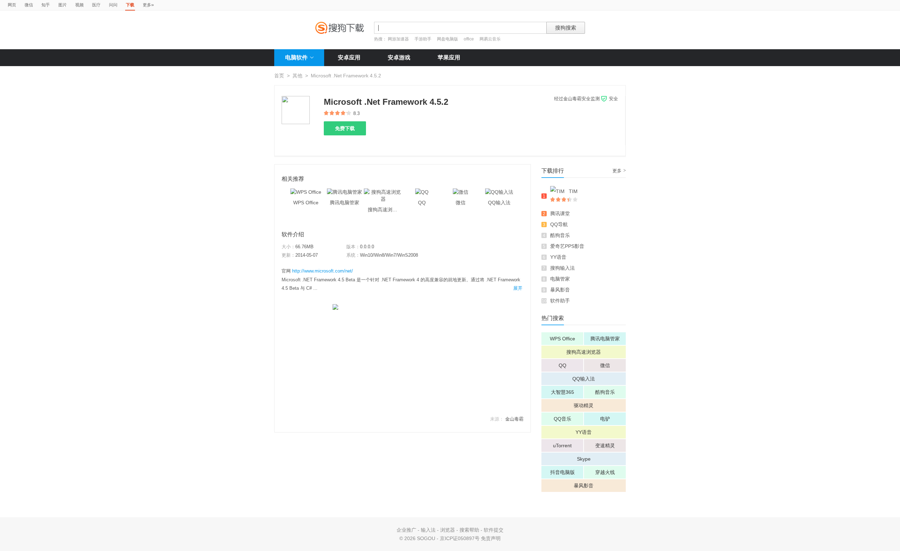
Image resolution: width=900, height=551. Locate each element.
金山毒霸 (514, 419)
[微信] (460, 192)
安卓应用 (349, 57)
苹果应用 (449, 57)
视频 (79, 4)
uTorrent (562, 445)
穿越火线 (605, 472)
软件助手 (560, 300)
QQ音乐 (562, 419)
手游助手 (423, 39)
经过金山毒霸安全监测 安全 (586, 98)
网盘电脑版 (447, 39)
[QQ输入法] (499, 192)
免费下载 (345, 128)
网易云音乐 (490, 39)
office (469, 39)
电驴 (605, 419)
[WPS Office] (305, 192)
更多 (148, 4)
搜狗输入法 (562, 268)
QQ (562, 365)
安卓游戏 (399, 57)
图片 (62, 4)
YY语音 (558, 257)
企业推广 (406, 530)
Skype (584, 459)
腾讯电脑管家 (605, 338)
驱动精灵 (583, 405)
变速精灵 (605, 445)
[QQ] (422, 192)
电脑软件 (296, 57)
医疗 (96, 4)
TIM (573, 191)
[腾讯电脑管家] (344, 192)
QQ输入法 (583, 379)
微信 (29, 4)
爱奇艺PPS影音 (567, 246)
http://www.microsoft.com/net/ (322, 271)
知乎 (45, 4)
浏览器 (447, 530)
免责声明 (491, 538)
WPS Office (562, 338)
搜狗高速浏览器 (583, 352)
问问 (113, 4)
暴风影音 (560, 290)
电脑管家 (560, 279)
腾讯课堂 (560, 213)
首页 (279, 75)
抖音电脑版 (562, 472)
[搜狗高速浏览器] (383, 192)
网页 (12, 4)
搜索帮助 (469, 530)
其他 (297, 75)
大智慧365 (562, 392)
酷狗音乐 (560, 235)
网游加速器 (398, 39)
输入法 (428, 530)
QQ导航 (559, 224)
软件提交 (493, 530)
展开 (517, 288)
